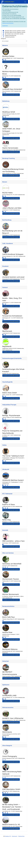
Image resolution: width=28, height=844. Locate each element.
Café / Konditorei (7, 243)
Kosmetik (5, 530)
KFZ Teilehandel (7, 493)
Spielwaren (5, 685)
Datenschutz (21, 836)
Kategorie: (3, 38)
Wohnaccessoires (7, 707)
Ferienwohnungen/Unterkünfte (12, 358)
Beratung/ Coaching (8, 158)
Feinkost (5, 287)
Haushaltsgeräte (7, 382)
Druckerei (5, 266)
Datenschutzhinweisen (7, 23)
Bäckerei (5, 45)
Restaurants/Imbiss (8, 606)
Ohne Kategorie (7, 745)
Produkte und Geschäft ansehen (11, 61)
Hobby (4, 445)
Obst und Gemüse (8, 553)
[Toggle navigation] (25, 2)
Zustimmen (5, 25)
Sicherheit (5, 661)
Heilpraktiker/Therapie (9, 404)
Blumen (4, 182)
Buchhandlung (6, 220)
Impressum (14, 836)
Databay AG (8, 836)
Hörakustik (5, 469)
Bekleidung (5, 101)
